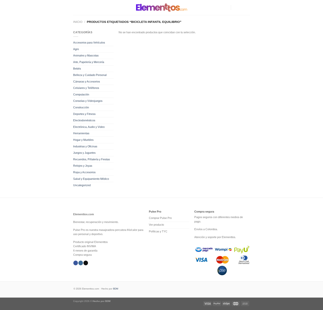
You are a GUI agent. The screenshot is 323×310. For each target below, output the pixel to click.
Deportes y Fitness (84, 114)
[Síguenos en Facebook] (234, 7)
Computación (81, 94)
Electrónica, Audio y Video (89, 127)
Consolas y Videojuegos (87, 100)
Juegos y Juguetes (84, 152)
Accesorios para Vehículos (89, 42)
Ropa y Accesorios (84, 172)
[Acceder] (226, 7)
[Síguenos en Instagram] (239, 7)
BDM (115, 288)
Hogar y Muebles (83, 139)
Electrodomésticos (84, 120)
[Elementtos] (161, 7)
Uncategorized (82, 185)
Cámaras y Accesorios (86, 81)
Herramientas (81, 133)
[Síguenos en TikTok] (243, 7)
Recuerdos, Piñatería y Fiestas (91, 159)
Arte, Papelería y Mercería (88, 62)
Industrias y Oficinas (85, 146)
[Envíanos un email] (247, 7)
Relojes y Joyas (82, 165)
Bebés (77, 68)
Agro (76, 49)
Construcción (81, 107)
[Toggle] (112, 43)
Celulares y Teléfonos (86, 88)
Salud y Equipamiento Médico (91, 178)
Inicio (77, 22)
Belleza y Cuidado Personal (90, 75)
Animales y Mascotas (86, 55)
